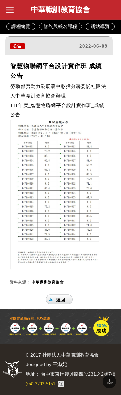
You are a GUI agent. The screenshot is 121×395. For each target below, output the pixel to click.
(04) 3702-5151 (40, 383)
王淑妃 (60, 364)
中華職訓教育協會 (60, 9)
